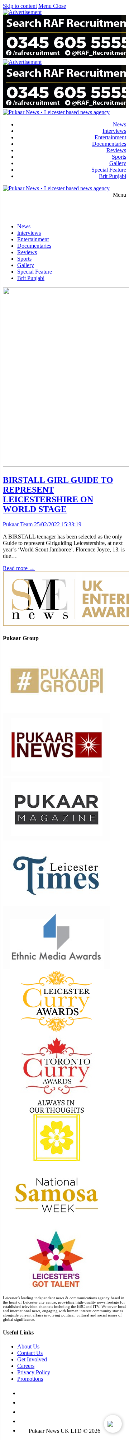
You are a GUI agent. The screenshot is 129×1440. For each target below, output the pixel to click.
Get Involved (32, 1359)
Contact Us (30, 1353)
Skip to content (20, 6)
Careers (25, 1366)
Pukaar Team (18, 524)
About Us (28, 1346)
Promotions (30, 1379)
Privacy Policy (33, 1372)
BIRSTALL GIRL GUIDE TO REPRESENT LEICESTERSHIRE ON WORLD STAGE (58, 494)
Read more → (19, 568)
